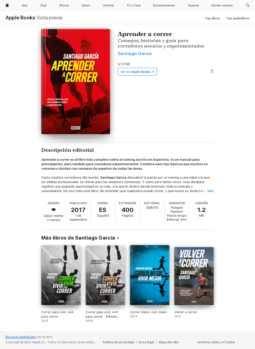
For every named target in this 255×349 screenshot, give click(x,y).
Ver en (136, 72)
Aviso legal (146, 342)
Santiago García (135, 53)
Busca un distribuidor (20, 337)
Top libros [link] (212, 18)
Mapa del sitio (169, 342)
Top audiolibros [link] (238, 18)
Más (210, 191)
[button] (248, 5)
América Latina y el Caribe (216, 342)
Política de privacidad (118, 342)
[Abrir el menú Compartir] (212, 71)
